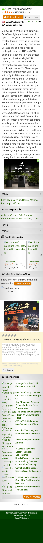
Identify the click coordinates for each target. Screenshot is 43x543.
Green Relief (10, 262)
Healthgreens (34, 262)
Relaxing (5, 203)
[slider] (9, 12)
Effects (5, 194)
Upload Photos (22, 283)
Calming (17, 199)
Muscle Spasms (23, 218)
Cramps (28, 215)
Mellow (33, 199)
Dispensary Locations (21, 515)
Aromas (5, 231)
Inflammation (8, 218)
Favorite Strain (33, 17)
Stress (35, 218)
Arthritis (5, 215)
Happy (25, 199)
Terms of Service (13, 366)
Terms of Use (11, 513)
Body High (6, 199)
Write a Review (14, 17)
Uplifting (15, 203)
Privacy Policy (22, 513)
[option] (15, 255)
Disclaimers (32, 513)
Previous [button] (2, 255)
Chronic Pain (16, 215)
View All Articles (32, 496)
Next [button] (40, 255)
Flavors (5, 225)
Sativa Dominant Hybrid (15, 22)
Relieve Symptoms (10, 209)
